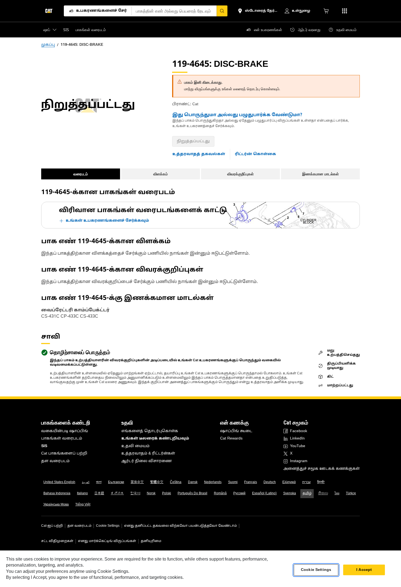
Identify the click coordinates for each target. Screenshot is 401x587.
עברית (306, 482)
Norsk (151, 493)
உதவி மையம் (135, 446)
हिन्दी (321, 482)
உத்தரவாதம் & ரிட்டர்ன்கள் (148, 453)
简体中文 (137, 482)
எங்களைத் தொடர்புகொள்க (149, 431)
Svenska (289, 493)
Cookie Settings (107, 526)
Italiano (82, 493)
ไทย (336, 493)
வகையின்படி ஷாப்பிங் (64, 431)
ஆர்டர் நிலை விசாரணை (146, 461)
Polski (166, 493)
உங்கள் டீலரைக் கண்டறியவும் (155, 438)
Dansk (192, 482)
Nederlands (213, 482)
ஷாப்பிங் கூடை (236, 431)
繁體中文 (156, 482)
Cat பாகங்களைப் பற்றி (64, 453)
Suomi (233, 482)
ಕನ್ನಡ (117, 493)
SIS (44, 446)
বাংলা (98, 482)
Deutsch (270, 482)
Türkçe (351, 493)
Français (250, 482)
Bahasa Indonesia (56, 493)
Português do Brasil (192, 493)
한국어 (135, 493)
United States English (59, 482)
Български (116, 482)
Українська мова (56, 505)
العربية (85, 482)
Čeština (175, 482)
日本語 (99, 493)
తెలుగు (323, 493)
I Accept (364, 570)
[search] (222, 10)
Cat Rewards (231, 438)
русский (239, 493)
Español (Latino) (264, 493)
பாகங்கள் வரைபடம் (61, 438)
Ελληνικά (289, 482)
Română (220, 493)
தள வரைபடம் (55, 461)
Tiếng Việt (82, 505)
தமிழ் (307, 493)
